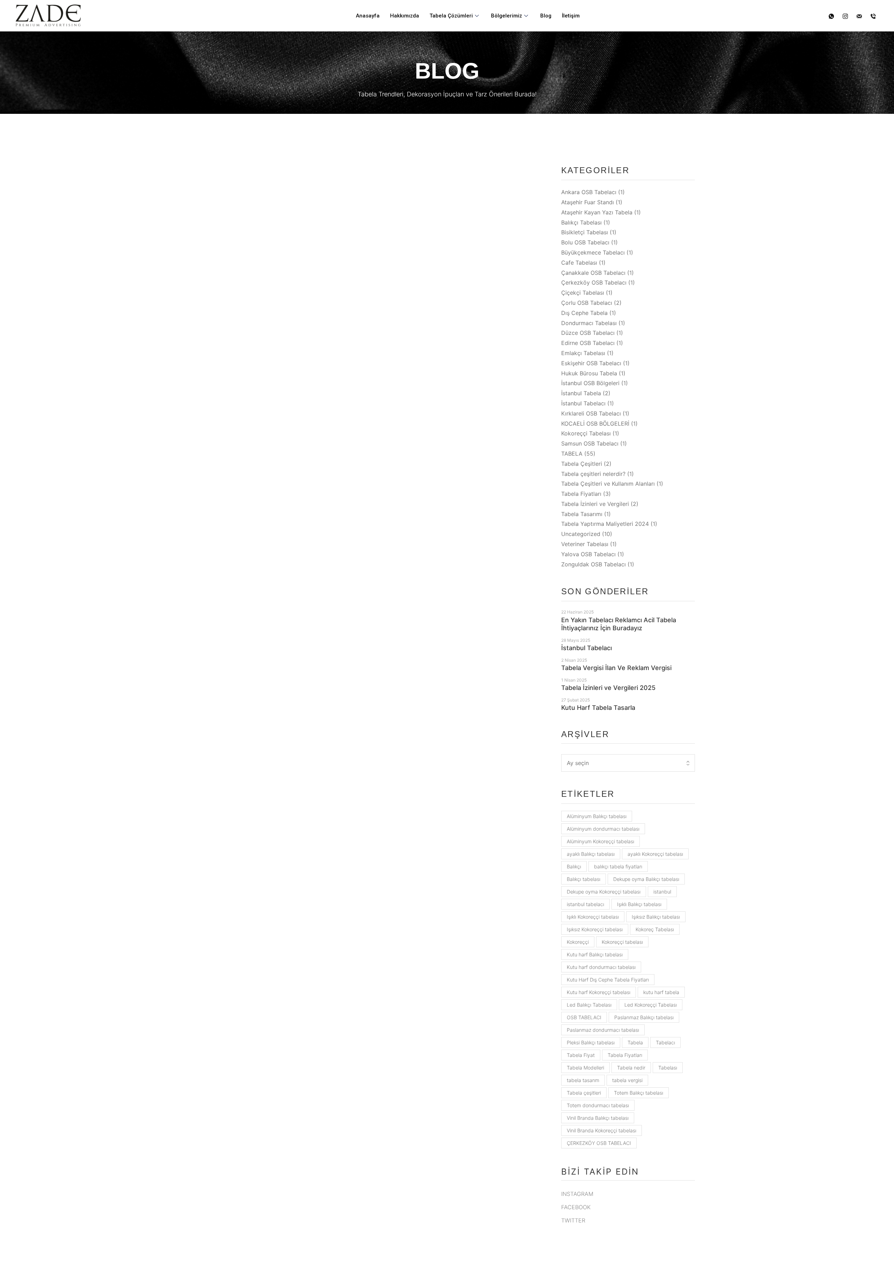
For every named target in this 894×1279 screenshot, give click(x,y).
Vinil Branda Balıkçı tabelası (598, 1118)
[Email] (859, 16)
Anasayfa (368, 16)
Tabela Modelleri (585, 1068)
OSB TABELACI (584, 1017)
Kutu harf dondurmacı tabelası (601, 967)
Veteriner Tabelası (584, 544)
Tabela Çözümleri (451, 16)
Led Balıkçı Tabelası (589, 1005)
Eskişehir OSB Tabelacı (591, 363)
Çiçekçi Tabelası (582, 292)
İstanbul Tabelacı (583, 403)
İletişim (571, 16)
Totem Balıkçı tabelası (638, 1093)
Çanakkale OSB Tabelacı (593, 272)
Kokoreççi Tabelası (586, 433)
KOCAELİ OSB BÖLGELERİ (595, 423)
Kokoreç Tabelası (655, 929)
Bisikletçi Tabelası (584, 232)
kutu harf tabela (661, 992)
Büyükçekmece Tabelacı (266, 353)
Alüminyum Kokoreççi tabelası (600, 841)
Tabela (635, 1042)
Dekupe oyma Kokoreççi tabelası (603, 892)
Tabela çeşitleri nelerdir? (593, 473)
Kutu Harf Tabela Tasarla (598, 707)
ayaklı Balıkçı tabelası (591, 854)
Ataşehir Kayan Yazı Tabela (596, 212)
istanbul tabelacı (585, 904)
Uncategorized (580, 533)
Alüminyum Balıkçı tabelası (596, 816)
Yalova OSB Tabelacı (588, 554)
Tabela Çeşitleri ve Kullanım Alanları (608, 483)
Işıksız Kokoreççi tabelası (595, 929)
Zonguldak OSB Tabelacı (593, 564)
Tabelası (667, 1068)
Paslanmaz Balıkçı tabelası (644, 1017)
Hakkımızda (404, 16)
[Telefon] (873, 16)
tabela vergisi (627, 1080)
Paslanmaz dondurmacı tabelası (603, 1030)
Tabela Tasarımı (581, 513)
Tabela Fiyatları (581, 493)
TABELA (571, 453)
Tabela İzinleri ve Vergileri (595, 503)
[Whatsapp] (831, 16)
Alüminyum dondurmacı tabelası (603, 829)
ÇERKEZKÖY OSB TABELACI (599, 1143)
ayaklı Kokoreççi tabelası (655, 854)
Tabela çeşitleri (584, 1093)
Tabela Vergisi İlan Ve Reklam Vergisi (616, 667)
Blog (545, 16)
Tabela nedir (631, 1068)
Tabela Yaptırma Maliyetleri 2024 (605, 523)
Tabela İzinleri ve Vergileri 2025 (608, 687)
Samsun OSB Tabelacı (589, 443)
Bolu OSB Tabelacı (585, 242)
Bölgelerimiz (506, 16)
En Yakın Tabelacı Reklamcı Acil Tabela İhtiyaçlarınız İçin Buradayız (618, 624)
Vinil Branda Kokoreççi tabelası (601, 1130)
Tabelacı (665, 1042)
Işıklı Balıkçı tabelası (639, 904)
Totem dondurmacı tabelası (598, 1105)
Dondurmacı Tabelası (589, 322)
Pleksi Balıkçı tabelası (591, 1042)
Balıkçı (574, 866)
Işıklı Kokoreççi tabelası (593, 917)
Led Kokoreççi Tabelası (650, 1005)
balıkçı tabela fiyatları (618, 866)
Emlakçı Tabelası (583, 353)
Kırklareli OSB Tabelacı (591, 413)
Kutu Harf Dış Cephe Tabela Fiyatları (608, 980)
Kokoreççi (578, 942)
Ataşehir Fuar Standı (587, 202)
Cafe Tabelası (579, 262)
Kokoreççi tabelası (622, 942)
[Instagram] (845, 16)
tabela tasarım (583, 1080)
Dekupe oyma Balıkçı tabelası (646, 879)
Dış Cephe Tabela (584, 312)
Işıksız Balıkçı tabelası (656, 917)
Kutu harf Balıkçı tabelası (595, 954)
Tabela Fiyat (581, 1055)
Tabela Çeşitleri (581, 463)
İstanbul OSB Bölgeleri (590, 383)
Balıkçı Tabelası (581, 222)
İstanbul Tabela (581, 393)
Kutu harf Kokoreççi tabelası (598, 992)
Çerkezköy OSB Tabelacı (593, 282)
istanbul (662, 892)
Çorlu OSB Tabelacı (586, 302)
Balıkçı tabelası (583, 879)
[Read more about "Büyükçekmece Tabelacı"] (354, 233)
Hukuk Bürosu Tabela (589, 373)
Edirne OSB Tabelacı (588, 342)
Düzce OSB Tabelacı (588, 332)
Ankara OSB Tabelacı (588, 192)
